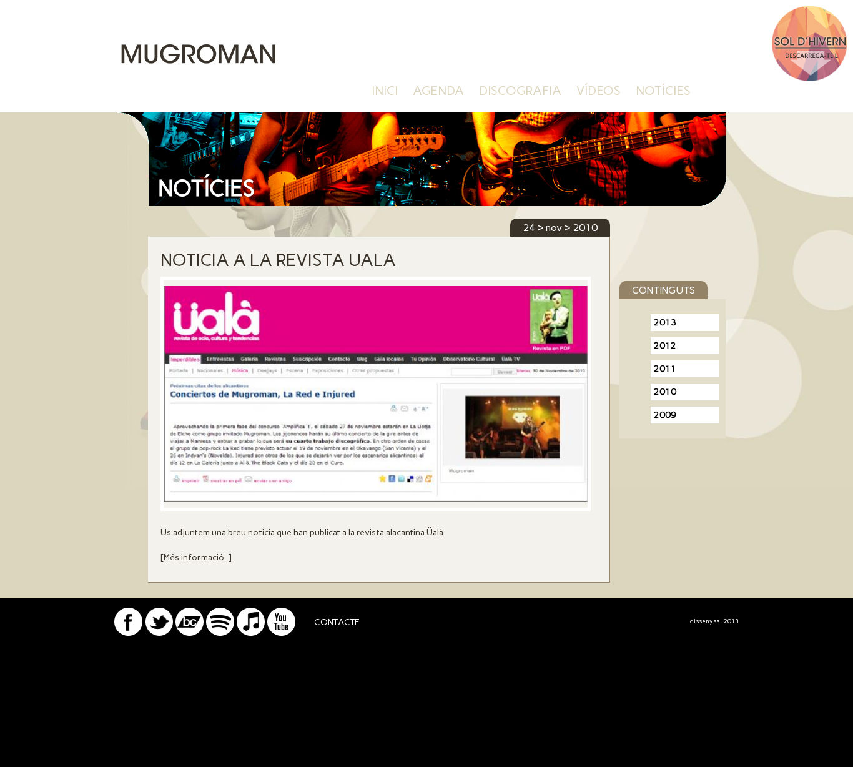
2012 (665, 345)
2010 (665, 392)
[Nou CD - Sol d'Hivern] (809, 77)
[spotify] (220, 632)
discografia (520, 90)
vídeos (598, 90)
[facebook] (128, 632)
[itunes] (251, 632)
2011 (665, 369)
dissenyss (704, 621)
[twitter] (159, 632)
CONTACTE (337, 622)
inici (385, 90)
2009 (665, 415)
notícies (663, 90)
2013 (665, 322)
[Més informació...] (196, 557)
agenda (438, 90)
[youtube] (281, 632)
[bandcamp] (189, 632)
